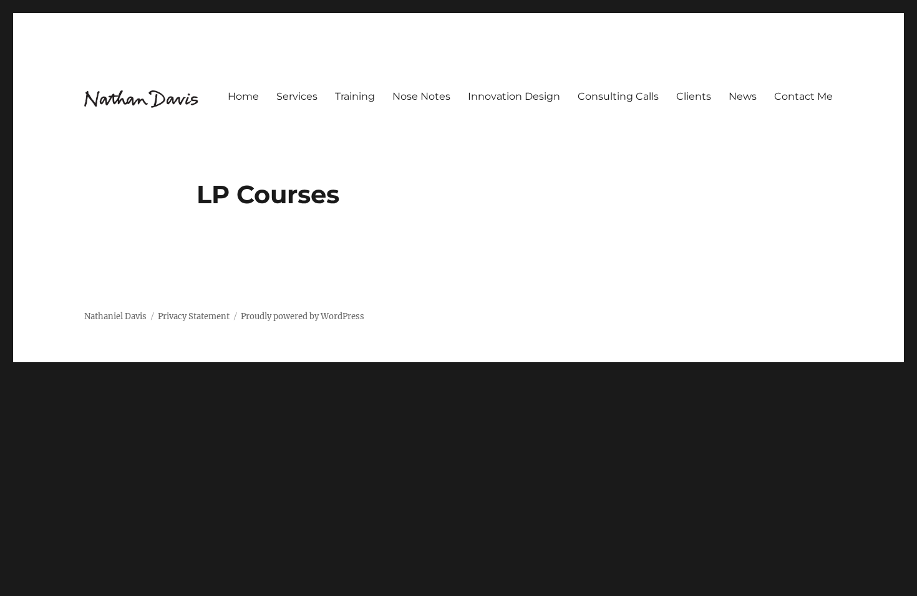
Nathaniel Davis (115, 316)
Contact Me (803, 96)
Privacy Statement (194, 316)
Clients (693, 96)
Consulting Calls (618, 96)
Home (243, 96)
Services (297, 96)
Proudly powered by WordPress (302, 316)
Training (355, 96)
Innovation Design (514, 96)
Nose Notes (421, 96)
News (743, 96)
